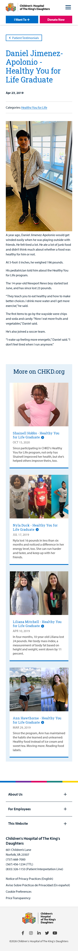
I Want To (20, 19)
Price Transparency (18, 898)
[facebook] (23, 933)
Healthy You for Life (34, 107)
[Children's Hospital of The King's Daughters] (28, 8)
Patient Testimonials (25, 38)
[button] (68, 7)
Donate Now (56, 19)
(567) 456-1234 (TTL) (19, 864)
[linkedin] (39, 933)
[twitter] (47, 933)
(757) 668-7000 (15, 859)
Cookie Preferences (18, 891)
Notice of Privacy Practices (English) (29, 879)
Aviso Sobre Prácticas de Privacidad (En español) (38, 885)
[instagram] (31, 933)
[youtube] (55, 933)
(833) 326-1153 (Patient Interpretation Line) (34, 869)
